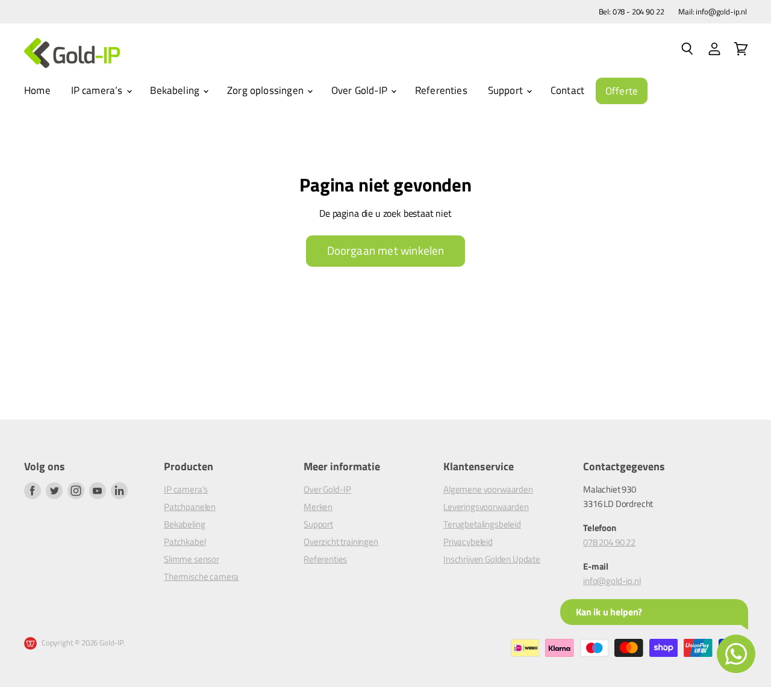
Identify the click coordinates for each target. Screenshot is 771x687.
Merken (318, 507)
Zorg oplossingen (266, 90)
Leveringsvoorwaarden (486, 507)
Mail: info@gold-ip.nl (712, 11)
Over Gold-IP (360, 90)
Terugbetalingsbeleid (482, 524)
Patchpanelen (190, 507)
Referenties (441, 90)
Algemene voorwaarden (488, 489)
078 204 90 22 (609, 542)
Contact (567, 90)
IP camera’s (98, 90)
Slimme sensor (191, 559)
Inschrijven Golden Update (491, 559)
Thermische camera (201, 576)
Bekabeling (176, 90)
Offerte (621, 91)
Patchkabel (184, 542)
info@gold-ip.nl (612, 581)
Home (37, 90)
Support (506, 90)
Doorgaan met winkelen (386, 250)
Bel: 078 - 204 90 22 (631, 11)
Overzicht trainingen (341, 542)
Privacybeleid (468, 542)
